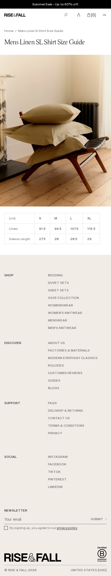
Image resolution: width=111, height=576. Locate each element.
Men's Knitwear (62, 327)
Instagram (58, 456)
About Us (56, 342)
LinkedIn (55, 486)
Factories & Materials (69, 350)
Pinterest (57, 479)
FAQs (52, 403)
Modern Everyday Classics (73, 358)
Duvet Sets (58, 282)
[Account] (78, 15)
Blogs (53, 388)
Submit (97, 519)
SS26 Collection (63, 297)
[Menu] (104, 15)
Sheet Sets (58, 290)
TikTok (54, 471)
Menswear (57, 320)
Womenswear (60, 305)
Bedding (55, 275)
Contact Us (59, 418)
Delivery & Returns (65, 410)
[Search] (65, 15)
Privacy (55, 433)
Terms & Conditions (66, 425)
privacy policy (67, 528)
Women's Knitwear (65, 312)
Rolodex (56, 365)
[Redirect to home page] (16, 15)
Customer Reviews (65, 373)
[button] (91, 15)
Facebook (57, 464)
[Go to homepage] (32, 557)
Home (8, 30)
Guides (54, 380)
